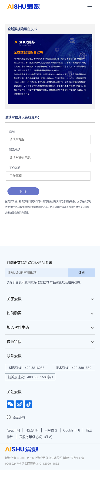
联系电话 (13, 149)
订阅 (81, 272)
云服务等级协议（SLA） (36, 436)
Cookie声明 (71, 430)
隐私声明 (13, 430)
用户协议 (50, 430)
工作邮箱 (13, 168)
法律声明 (32, 430)
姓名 (11, 131)
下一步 (23, 191)
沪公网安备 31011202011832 (40, 463)
